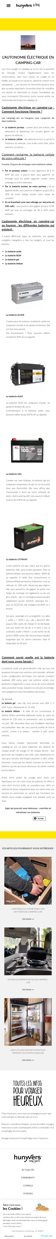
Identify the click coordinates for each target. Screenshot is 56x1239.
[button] (8, 5)
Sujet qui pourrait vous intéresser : (22, 808)
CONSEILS (28, 1185)
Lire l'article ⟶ (28, 919)
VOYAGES (28, 1193)
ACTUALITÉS (28, 1170)
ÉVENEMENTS (28, 1177)
